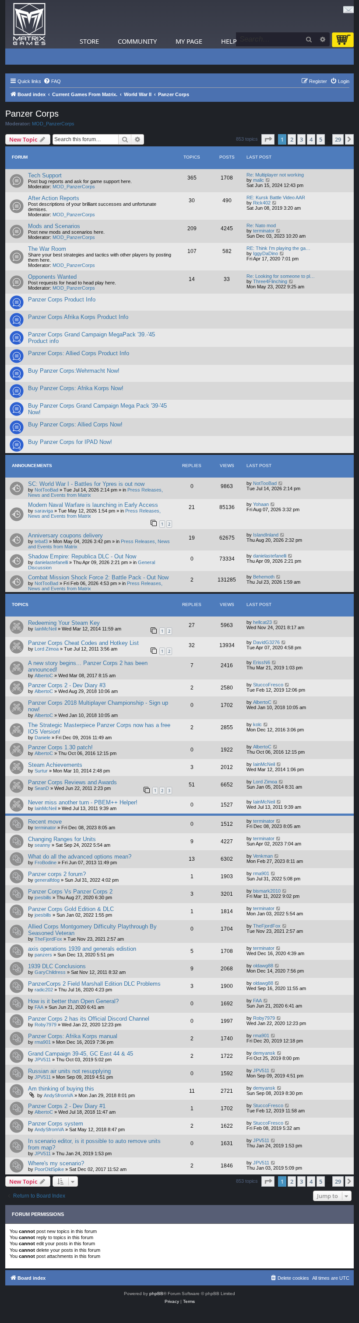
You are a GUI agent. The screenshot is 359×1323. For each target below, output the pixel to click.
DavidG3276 (266, 642)
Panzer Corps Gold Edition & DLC (71, 909)
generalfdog (47, 880)
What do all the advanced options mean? (79, 856)
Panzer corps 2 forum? (57, 874)
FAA (39, 1007)
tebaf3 (41, 541)
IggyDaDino (265, 253)
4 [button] (311, 139)
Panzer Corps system (55, 1123)
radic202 (44, 989)
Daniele (42, 737)
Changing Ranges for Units (62, 839)
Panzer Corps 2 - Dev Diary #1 (67, 1106)
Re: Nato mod (261, 225)
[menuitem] (52, 81)
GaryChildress (50, 972)
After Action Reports (53, 198)
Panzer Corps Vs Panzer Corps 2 (70, 891)
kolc (257, 724)
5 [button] (320, 139)
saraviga (44, 510)
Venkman (263, 856)
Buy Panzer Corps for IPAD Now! (70, 442)
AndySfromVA (58, 1095)
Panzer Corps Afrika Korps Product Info (78, 317)
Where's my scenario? (56, 1163)
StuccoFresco (268, 684)
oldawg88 (263, 965)
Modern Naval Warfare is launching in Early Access (93, 505)
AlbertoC (44, 675)
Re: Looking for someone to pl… (280, 276)
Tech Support (45, 175)
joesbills (43, 897)
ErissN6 (261, 662)
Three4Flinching (270, 281)
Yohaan (261, 504)
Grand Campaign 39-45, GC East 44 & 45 (80, 1053)
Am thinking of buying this (61, 1088)
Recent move (45, 821)
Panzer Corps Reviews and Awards (72, 782)
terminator (264, 230)
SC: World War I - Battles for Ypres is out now (86, 484)
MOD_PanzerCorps (53, 123)
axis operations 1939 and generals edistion (82, 948)
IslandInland (265, 534)
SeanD (42, 788)
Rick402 (262, 202)
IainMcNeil (45, 628)
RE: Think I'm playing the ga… (278, 248)
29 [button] (338, 139)
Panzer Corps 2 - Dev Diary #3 (67, 685)
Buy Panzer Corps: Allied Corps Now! (75, 424)
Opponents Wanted (52, 277)
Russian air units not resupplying (69, 1071)
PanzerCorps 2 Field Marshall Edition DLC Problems (94, 983)
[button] (268, 139)
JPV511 (43, 1059)
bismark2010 (267, 891)
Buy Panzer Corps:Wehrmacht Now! (74, 370)
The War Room (47, 249)
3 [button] (301, 139)
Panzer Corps (32, 113)
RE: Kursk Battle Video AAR (275, 197)
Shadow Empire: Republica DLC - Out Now (82, 556)
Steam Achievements (55, 765)
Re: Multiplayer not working (275, 174)
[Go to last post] (281, 483)
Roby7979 (45, 1024)
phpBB (156, 1293)
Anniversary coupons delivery (65, 535)
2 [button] (291, 139)
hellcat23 (262, 622)
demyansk (264, 1053)
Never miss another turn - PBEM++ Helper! (82, 802)
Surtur (41, 770)
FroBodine (45, 862)
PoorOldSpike (49, 1169)
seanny (42, 845)
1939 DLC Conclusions (57, 966)
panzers (43, 954)
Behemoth (264, 576)
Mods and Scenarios (54, 226)
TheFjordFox (48, 939)
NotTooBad (46, 489)
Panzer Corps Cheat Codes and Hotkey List (83, 643)
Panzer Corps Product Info (61, 299)
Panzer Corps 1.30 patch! (60, 747)
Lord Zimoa (47, 648)
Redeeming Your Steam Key (64, 623)
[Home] (29, 24)
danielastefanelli (51, 562)
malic (258, 180)
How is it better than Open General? (73, 1001)
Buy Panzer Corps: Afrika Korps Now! (75, 388)
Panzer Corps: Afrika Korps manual (72, 1036)
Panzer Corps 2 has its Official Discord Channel (88, 1018)
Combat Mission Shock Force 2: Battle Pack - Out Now (98, 577)
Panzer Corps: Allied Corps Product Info (78, 353)
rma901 (261, 873)
